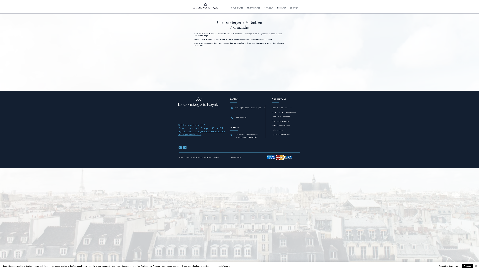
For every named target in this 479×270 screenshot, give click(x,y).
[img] (271, 157)
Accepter (467, 266)
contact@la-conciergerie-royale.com (250, 108)
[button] (236, 8)
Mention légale (236, 157)
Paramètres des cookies (448, 266)
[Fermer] (476, 266)
